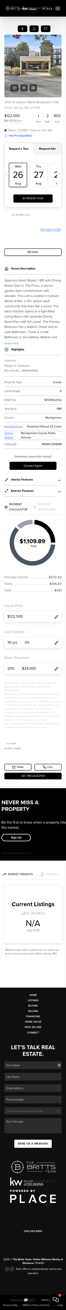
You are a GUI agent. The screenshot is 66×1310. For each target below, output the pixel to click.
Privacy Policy (10, 1305)
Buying (33, 1005)
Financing (33, 1016)
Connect (33, 1032)
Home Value (33, 1021)
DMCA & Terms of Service (36, 1305)
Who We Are (33, 1027)
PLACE (40, 1263)
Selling (33, 1011)
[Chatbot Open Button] (56, 1300)
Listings (33, 1000)
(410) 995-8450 (33, 1231)
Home (33, 995)
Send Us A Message (33, 1143)
